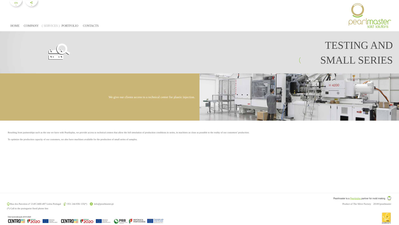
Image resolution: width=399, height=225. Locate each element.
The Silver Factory (362, 204)
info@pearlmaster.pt (104, 204)
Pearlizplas (355, 198)
